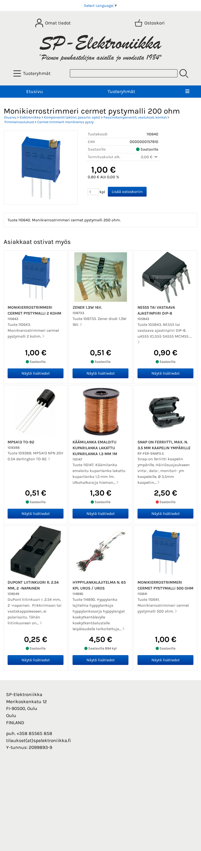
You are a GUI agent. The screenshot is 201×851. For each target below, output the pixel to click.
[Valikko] (187, 91)
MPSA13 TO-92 (21, 442)
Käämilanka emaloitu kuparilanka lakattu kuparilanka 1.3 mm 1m (95, 448)
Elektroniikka (30, 117)
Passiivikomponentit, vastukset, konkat (135, 117)
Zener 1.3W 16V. (87, 307)
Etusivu (34, 91)
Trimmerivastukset (19, 122)
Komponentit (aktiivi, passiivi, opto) (72, 117)
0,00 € (147, 156)
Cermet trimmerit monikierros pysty (65, 122)
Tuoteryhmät (121, 91)
